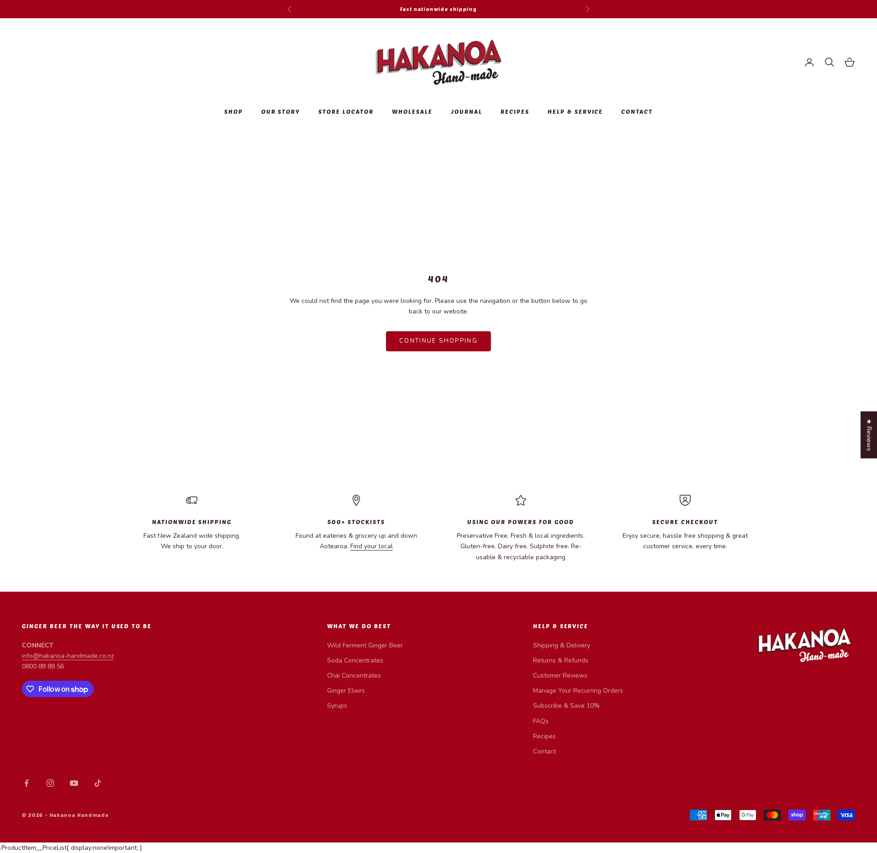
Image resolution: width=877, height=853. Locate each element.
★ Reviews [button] (869, 435)
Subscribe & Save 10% (566, 705)
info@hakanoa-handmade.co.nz (68, 656)
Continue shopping (438, 341)
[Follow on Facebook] (26, 783)
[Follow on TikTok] (97, 783)
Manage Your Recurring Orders (578, 690)
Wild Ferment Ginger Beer (365, 645)
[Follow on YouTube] (74, 783)
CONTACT (637, 111)
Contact (544, 751)
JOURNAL (466, 111)
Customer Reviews (560, 675)
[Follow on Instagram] (50, 783)
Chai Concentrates (354, 675)
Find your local (371, 546)
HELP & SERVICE (575, 111)
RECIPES (515, 111)
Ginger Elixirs (346, 690)
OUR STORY (281, 111)
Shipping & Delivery (561, 645)
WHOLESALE (412, 111)
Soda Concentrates (355, 660)
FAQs (541, 721)
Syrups (337, 705)
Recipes (544, 736)
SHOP (233, 111)
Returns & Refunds (560, 660)
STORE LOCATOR (346, 111)
